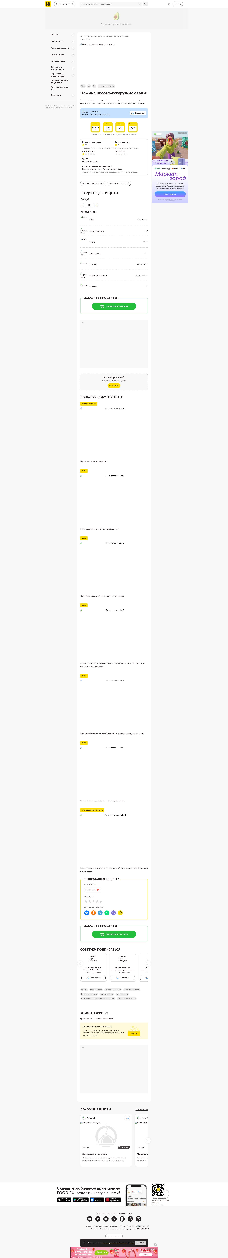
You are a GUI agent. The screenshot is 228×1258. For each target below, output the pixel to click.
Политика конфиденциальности (106, 1226)
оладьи (84, 990)
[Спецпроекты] (72, 41)
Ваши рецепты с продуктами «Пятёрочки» (98, 999)
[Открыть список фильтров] (139, 4)
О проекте (56, 95)
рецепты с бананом (113, 990)
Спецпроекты (57, 41)
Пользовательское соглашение (129, 1226)
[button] (80, 963)
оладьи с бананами (131, 990)
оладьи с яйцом (106, 994)
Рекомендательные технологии (110, 1229)
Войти (134, 1034)
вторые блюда (96, 990)
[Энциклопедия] (72, 61)
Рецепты (55, 34)
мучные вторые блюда (127, 999)
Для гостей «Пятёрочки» (57, 68)
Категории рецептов (130, 1229)
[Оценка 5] (101, 901)
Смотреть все (142, 1109)
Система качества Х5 (59, 88)
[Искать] (145, 4)
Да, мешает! (114, 386)
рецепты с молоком (89, 994)
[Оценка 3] (93, 901)
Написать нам (115, 1236)
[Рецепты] (72, 34)
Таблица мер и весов (118, 183)
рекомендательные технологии (114, 1243)
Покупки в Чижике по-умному (59, 81)
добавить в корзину (117, 306)
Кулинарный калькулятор (92, 183)
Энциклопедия (58, 61)
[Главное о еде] (72, 54)
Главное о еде (57, 55)
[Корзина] (169, 4)
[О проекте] (72, 95)
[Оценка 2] (90, 901)
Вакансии (94, 1229)
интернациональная (90, 161)
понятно (140, 1243)
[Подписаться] (127, 1118)
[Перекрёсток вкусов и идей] (72, 74)
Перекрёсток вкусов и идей (58, 75)
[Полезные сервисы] (72, 48)
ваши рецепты (122, 994)
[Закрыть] (148, 1226)
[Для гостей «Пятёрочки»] (72, 68)
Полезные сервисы (60, 48)
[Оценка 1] (86, 901)
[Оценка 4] (97, 901)
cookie (131, 1243)
